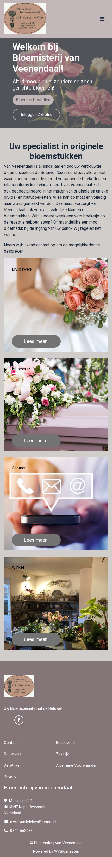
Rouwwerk (13, 754)
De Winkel (12, 765)
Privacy (10, 776)
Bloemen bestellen (33, 99)
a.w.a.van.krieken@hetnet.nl (32, 821)
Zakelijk (62, 754)
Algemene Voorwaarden (76, 765)
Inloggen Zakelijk (36, 114)
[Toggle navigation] (102, 19)
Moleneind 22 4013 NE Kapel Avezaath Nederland (25, 806)
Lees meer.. (36, 341)
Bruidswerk (65, 742)
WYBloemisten (66, 851)
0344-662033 (21, 830)
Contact (11, 742)
